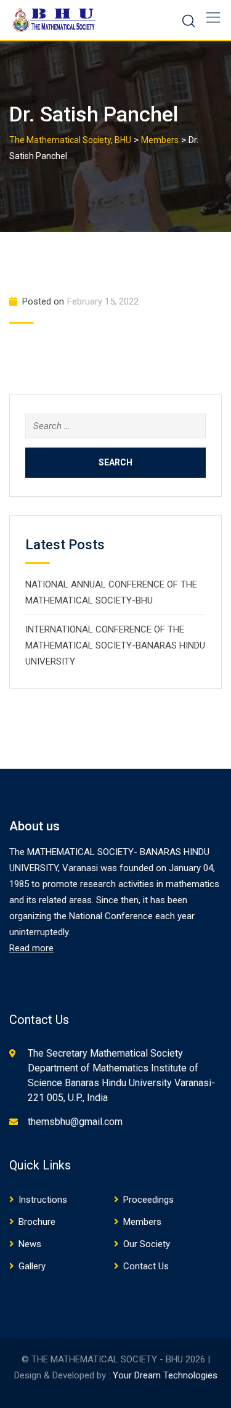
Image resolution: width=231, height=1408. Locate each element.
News (29, 1244)
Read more (31, 948)
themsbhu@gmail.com (75, 1122)
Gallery (32, 1266)
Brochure (36, 1221)
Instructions (42, 1199)
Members (142, 1221)
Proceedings (148, 1199)
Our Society (146, 1244)
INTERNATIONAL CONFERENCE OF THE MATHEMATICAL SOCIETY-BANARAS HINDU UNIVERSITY (115, 645)
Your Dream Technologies (165, 1375)
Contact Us (146, 1266)
